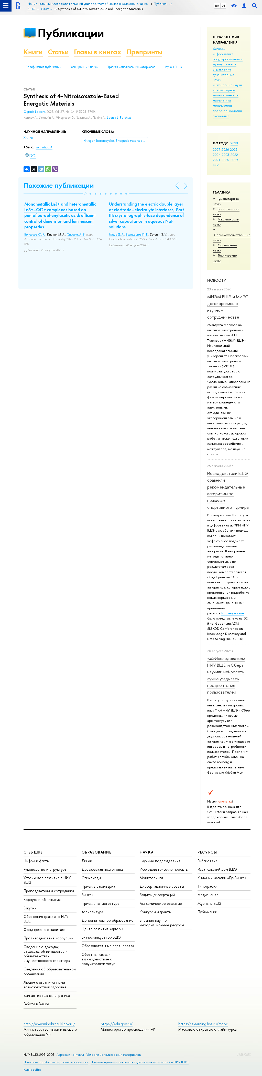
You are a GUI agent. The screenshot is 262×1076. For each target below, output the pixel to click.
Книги (33, 51)
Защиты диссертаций (157, 894)
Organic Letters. (35, 112)
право (217, 110)
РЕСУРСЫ (207, 852)
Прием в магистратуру (100, 903)
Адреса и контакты (70, 1054)
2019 (234, 159)
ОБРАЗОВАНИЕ (96, 852)
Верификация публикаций (43, 67)
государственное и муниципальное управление (228, 64)
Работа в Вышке (36, 1003)
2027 (216, 149)
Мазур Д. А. (116, 234)
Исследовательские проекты (164, 869)
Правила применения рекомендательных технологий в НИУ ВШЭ (140, 1062)
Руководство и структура (45, 869)
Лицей (87, 860)
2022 (234, 154)
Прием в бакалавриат (99, 886)
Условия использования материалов (113, 1054)
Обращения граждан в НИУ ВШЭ (46, 918)
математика (222, 100)
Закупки (30, 908)
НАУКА (147, 852)
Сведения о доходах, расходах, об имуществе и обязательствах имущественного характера (47, 953)
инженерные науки (227, 85)
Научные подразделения (160, 860)
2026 (225, 149)
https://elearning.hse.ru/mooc (203, 1023)
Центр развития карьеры (102, 928)
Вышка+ (88, 894)
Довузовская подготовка (103, 869)
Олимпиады (91, 877)
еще (216, 165)
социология (233, 110)
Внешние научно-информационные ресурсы (162, 922)
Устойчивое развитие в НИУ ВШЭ (47, 880)
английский (44, 147)
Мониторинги (151, 877)
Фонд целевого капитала (45, 929)
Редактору (243, 1053)
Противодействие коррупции (48, 938)
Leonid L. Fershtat (119, 118)
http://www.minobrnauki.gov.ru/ (49, 1023)
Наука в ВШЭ (173, 67)
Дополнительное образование (107, 920)
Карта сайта (32, 1069)
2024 (217, 154)
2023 (225, 154)
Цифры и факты (36, 860)
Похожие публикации (59, 185)
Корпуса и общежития (42, 899)
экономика (221, 116)
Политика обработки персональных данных (56, 1062)
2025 (233, 149)
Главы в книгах (97, 51)
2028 (234, 143)
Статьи (58, 51)
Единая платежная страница (47, 995)
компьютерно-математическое (225, 92)
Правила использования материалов (131, 67)
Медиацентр (208, 894)
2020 (225, 159)
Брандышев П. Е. (137, 234)
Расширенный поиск (84, 67)
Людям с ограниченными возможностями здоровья (45, 984)
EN (223, 5)
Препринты (144, 51)
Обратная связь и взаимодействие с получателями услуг (98, 959)
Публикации (71, 33)
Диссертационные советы (162, 886)
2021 (216, 159)
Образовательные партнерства (108, 945)
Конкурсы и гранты (155, 911)
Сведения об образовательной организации (50, 971)
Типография (207, 886)
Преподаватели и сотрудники (49, 890)
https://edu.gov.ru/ (117, 1023)
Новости (216, 280)
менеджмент (222, 105)
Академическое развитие (161, 903)
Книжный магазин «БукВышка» (222, 877)
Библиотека (207, 860)
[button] (85, 193)
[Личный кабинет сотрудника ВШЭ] (244, 6)
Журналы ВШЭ (210, 903)
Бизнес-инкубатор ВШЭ (101, 937)
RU (217, 5)
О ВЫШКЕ (33, 852)
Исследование (232, 613)
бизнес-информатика (223, 51)
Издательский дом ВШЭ (217, 869)
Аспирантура (92, 911)
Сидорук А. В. (76, 234)
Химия (28, 138)
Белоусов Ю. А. (35, 234)
